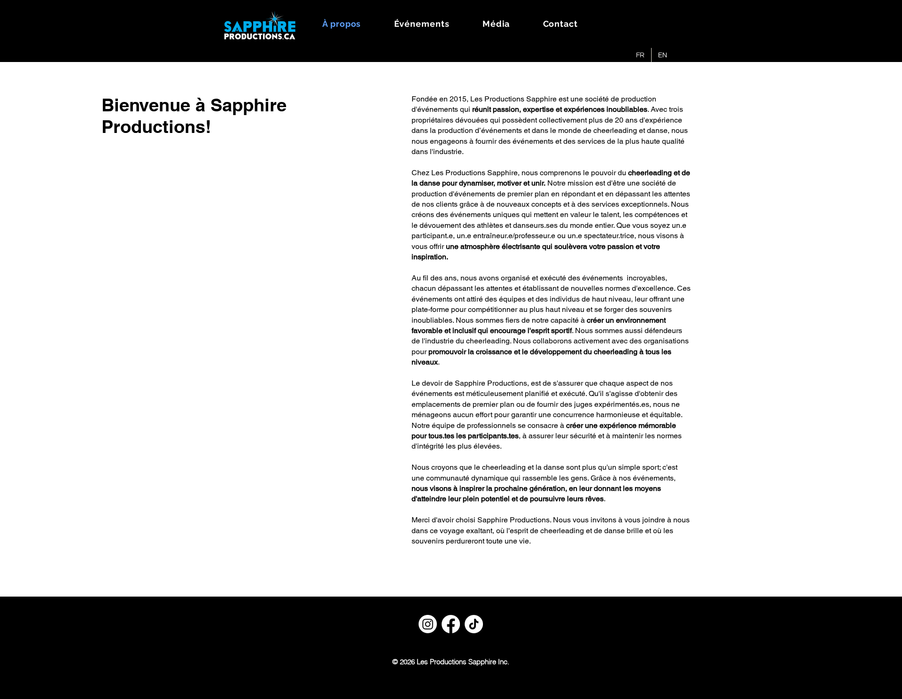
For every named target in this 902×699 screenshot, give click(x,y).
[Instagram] (428, 624)
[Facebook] (451, 624)
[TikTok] (474, 624)
